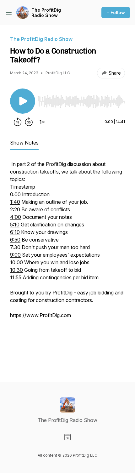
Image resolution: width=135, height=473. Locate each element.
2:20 (15, 209)
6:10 (15, 232)
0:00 (15, 194)
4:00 (15, 217)
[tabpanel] (67, 261)
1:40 (15, 202)
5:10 (14, 224)
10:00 (16, 262)
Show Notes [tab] (24, 143)
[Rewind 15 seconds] (17, 121)
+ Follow (115, 12)
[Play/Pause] (22, 101)
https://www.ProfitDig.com (40, 315)
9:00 (15, 255)
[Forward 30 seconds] (28, 121)
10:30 (16, 270)
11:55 (15, 277)
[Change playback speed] (42, 121)
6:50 (15, 239)
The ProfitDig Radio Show (46, 12)
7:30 (15, 247)
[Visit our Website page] (67, 437)
